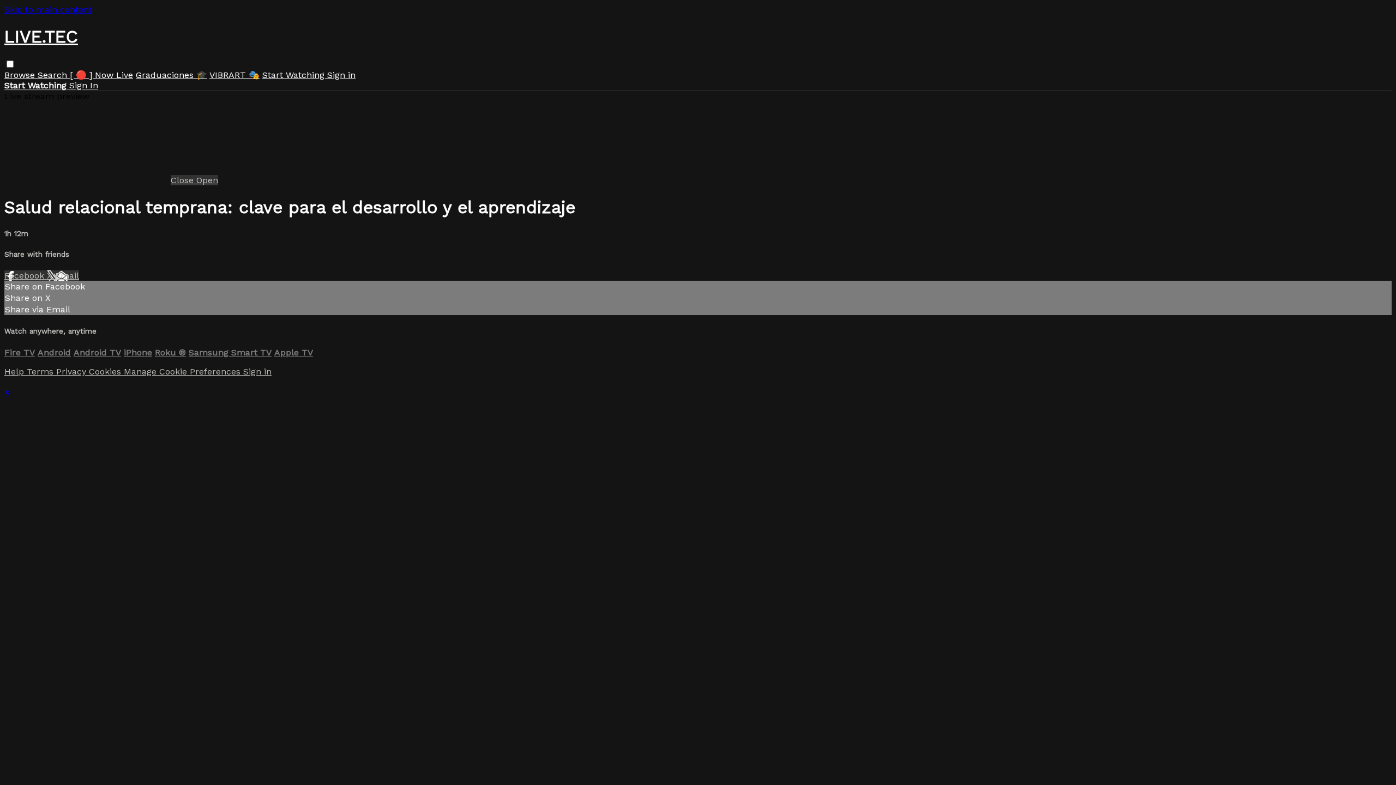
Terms (41, 371)
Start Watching (294, 75)
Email (67, 275)
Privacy (72, 371)
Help (15, 371)
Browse (21, 75)
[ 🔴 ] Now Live (101, 75)
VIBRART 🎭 (234, 75)
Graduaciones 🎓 (171, 75)
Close (183, 180)
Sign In (83, 85)
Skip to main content (48, 9)
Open (207, 180)
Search (54, 75)
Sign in (341, 75)
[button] (10, 64)
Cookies (106, 371)
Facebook (25, 275)
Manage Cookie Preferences (183, 371)
